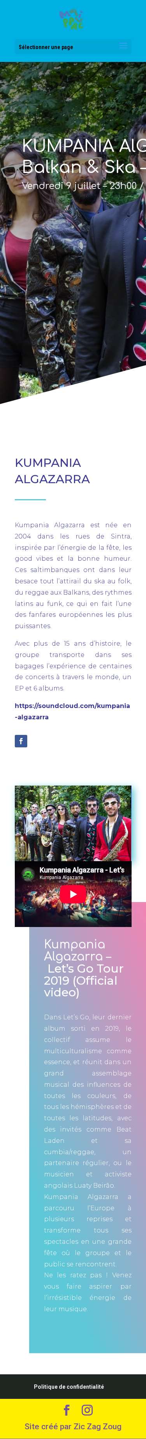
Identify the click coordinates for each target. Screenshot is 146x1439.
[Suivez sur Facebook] (21, 741)
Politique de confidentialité (69, 1387)
